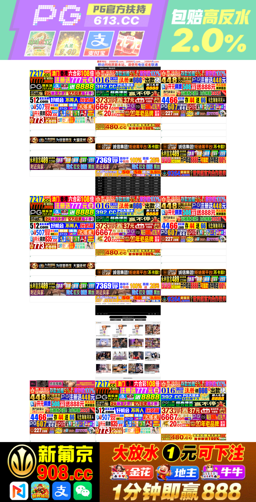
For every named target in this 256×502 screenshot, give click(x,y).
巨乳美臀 (128, 180)
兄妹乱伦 (119, 194)
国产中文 (109, 194)
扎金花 (146, 186)
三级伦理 (109, 180)
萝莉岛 (156, 188)
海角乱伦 (147, 191)
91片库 (137, 188)
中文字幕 (119, 180)
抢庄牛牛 (119, 186)
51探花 (128, 188)
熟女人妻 (119, 191)
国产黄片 (109, 191)
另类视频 (156, 180)
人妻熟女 (137, 180)
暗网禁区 (137, 191)
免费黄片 (128, 191)
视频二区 (100, 180)
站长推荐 (100, 183)
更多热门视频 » (156, 322)
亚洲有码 (137, 177)
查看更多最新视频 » (128, 378)
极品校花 (137, 194)
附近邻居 (109, 183)
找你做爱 (128, 183)
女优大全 (147, 188)
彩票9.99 (137, 186)
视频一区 (100, 177)
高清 (149, 313)
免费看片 (100, 194)
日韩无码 (156, 194)
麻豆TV (118, 188)
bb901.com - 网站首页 (107, 68)
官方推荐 (100, 186)
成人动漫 (156, 177)
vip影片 (115, 319)
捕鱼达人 (109, 186)
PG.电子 (140, 319)
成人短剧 (128, 194)
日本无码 (128, 177)
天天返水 (156, 186)
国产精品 (109, 177)
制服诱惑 (156, 191)
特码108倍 (128, 319)
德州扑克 (128, 186)
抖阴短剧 (147, 194)
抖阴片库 (100, 191)
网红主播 (119, 177)
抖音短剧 (109, 188)
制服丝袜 (147, 180)
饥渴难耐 (119, 183)
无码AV (100, 188)
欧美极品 (147, 177)
